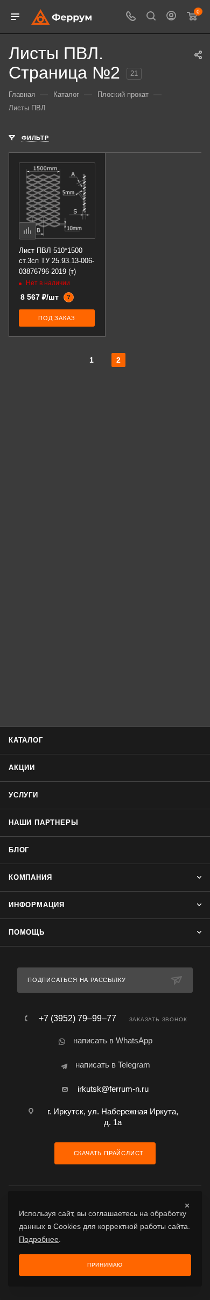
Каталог (26, 740)
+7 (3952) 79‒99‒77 (77, 1018)
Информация (37, 905)
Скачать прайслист (108, 1153)
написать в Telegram (112, 1064)
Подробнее (39, 1239)
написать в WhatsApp (112, 1040)
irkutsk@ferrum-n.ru (113, 1088)
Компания (30, 877)
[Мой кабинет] (171, 17)
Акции (22, 768)
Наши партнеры (43, 822)
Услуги (23, 795)
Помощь (27, 932)
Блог (19, 850)
